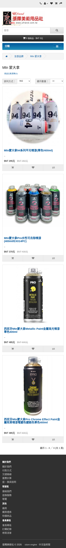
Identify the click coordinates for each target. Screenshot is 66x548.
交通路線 (7, 474)
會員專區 (7, 525)
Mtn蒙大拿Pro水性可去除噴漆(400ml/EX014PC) (22, 240)
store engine (31, 544)
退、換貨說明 (9, 482)
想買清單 (7, 533)
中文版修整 (44, 544)
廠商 (4, 508)
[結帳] (61, 3)
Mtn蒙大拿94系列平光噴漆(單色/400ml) (28, 150)
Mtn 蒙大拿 (36, 56)
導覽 (4, 499)
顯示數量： (43, 81)
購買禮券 (7, 512)
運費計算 (7, 478)
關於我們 (7, 466)
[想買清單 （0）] (51, 3)
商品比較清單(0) (11, 74)
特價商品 (7, 516)
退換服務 (7, 495)
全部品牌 (18, 56)
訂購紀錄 (7, 529)
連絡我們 (7, 491)
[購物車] (56, 3)
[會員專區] (46, 3)
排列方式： (10, 81)
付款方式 (7, 470)
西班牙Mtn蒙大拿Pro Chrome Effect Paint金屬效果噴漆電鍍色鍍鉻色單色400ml (32, 421)
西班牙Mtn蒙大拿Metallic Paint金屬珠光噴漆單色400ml (32, 330)
